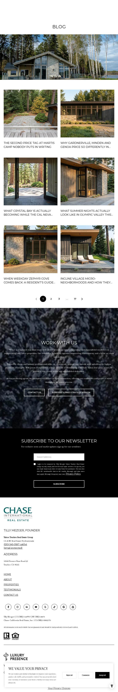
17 (75, 298)
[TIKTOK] (54, 607)
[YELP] (45, 607)
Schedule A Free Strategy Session (71, 392)
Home (7, 574)
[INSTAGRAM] (17, 607)
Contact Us (11, 595)
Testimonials (12, 589)
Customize (86, 675)
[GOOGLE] (64, 607)
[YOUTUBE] (36, 607)
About (8, 579)
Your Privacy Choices (59, 688)
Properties (11, 584)
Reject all (69, 675)
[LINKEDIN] (27, 607)
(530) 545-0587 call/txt (15, 544)
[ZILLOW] (73, 607)
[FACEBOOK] (8, 607)
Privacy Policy (73, 473)
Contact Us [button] (34, 392)
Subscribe (59, 484)
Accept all (102, 675)
